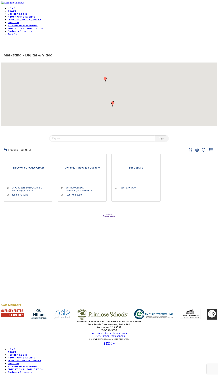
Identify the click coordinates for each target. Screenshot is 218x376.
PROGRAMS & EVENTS (21, 17)
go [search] (162, 138)
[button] (105, 79)
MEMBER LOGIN (17, 14)
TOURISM (13, 22)
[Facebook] (104, 343)
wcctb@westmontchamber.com (109, 333)
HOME (11, 8)
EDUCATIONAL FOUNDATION (26, 28)
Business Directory (20, 31)
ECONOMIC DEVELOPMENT (24, 19)
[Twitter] (110, 343)
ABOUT (12, 11)
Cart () (12, 34)
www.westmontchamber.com (109, 336)
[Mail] (113, 343)
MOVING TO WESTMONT (23, 25)
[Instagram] (107, 343)
